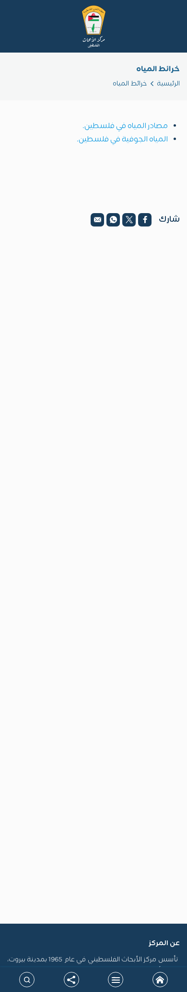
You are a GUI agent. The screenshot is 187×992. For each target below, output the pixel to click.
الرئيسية (168, 83)
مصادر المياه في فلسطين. (125, 126)
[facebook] (145, 219)
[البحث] (27, 979)
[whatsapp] (113, 219)
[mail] (97, 219)
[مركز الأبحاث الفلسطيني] (94, 26)
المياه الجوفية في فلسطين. (122, 139)
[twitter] (129, 219)
